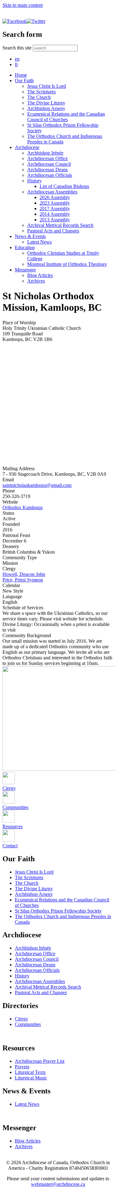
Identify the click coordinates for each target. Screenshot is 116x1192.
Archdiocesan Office (47, 158)
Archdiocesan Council (49, 164)
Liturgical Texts (30, 1072)
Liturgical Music (31, 1077)
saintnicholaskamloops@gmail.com (36, 485)
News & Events (30, 236)
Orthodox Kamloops (22, 507)
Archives (36, 280)
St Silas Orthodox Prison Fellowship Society (58, 910)
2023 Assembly (55, 203)
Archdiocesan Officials (49, 175)
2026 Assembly (55, 197)
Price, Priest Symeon (22, 579)
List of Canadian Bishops (64, 186)
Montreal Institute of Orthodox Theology (67, 264)
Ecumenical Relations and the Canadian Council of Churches (66, 116)
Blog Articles (40, 275)
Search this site (17, 47)
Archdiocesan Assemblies (52, 191)
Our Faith (24, 80)
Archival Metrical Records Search (60, 225)
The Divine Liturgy (46, 102)
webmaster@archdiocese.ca (58, 1184)
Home (21, 75)
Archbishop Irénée (45, 152)
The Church (39, 97)
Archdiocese (27, 147)
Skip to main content (22, 5)
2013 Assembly (55, 219)
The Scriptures (41, 91)
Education (25, 247)
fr (16, 64)
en (17, 59)
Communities (28, 1024)
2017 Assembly (55, 208)
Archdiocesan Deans (47, 169)
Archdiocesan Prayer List (39, 1061)
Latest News (39, 242)
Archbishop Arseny (46, 108)
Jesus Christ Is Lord (46, 86)
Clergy (21, 1018)
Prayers (22, 1066)
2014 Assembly (55, 214)
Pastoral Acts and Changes (53, 230)
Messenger (25, 269)
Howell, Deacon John (23, 574)
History (34, 180)
